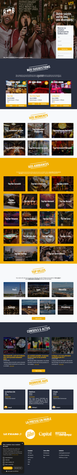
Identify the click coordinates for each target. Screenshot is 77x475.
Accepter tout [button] (8, 468)
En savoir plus (15, 454)
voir (11, 105)
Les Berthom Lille (10, 392)
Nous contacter (46, 455)
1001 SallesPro (30, 455)
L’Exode (55, 392)
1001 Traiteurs (30, 457)
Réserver (21, 105)
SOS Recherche (46, 453)
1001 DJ (29, 460)
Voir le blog (38, 371)
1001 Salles (30, 453)
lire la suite (12, 366)
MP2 (29, 464)
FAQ (44, 457)
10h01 (29, 462)
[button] (65, 45)
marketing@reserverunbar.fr (64, 453)
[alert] (13, 457)
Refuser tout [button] (18, 468)
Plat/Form (32, 392)
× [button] (22, 443)
